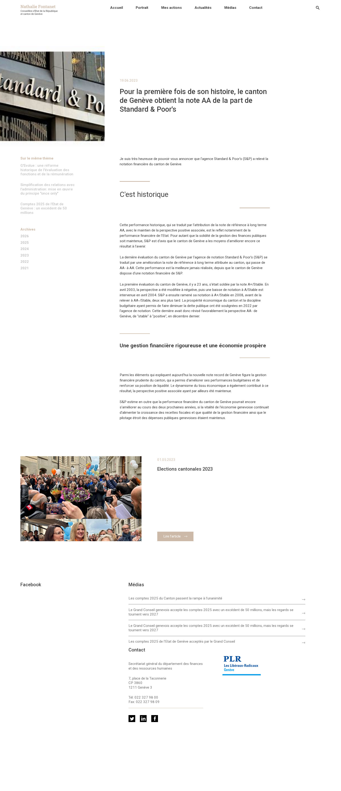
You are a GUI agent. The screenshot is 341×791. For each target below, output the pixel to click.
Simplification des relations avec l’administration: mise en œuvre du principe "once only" (47, 189)
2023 (24, 255)
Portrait (142, 8)
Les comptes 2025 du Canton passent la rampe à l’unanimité (175, 598)
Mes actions (171, 8)
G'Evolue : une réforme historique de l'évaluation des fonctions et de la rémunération (46, 169)
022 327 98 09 (148, 702)
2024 (24, 249)
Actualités (203, 8)
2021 (24, 268)
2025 (24, 242)
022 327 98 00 (146, 697)
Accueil (116, 8)
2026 (24, 236)
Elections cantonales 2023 (185, 469)
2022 (24, 262)
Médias (230, 8)
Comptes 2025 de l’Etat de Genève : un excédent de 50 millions (43, 208)
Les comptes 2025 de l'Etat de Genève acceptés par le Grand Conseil (182, 641)
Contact (255, 8)
